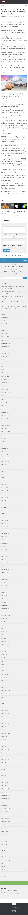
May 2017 (4, 664)
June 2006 (4, 841)
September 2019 (6, 576)
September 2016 (6, 690)
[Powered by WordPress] (9, 907)
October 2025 (5, 350)
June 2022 (4, 474)
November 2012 (6, 759)
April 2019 (4, 592)
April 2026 (4, 330)
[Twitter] (26, 260)
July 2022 (4, 471)
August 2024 (5, 395)
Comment (5, 225)
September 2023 (6, 431)
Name (4, 234)
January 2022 (5, 487)
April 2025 (4, 369)
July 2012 (4, 769)
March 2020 (5, 556)
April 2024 (4, 409)
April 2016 (4, 707)
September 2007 (6, 828)
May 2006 (4, 844)
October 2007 (5, 825)
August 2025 (5, 356)
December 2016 (6, 680)
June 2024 (4, 402)
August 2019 (5, 579)
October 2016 (5, 687)
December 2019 (6, 566)
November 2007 (6, 821)
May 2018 (4, 628)
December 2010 (6, 795)
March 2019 (5, 595)
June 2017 (4, 661)
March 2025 (5, 373)
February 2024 (5, 415)
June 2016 (4, 700)
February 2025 (5, 376)
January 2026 (5, 340)
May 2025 (4, 366)
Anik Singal (3, 136)
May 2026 (4, 327)
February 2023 (5, 451)
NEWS (2, 5)
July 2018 (4, 621)
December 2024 (6, 382)
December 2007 (6, 818)
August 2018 (5, 618)
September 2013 (6, 733)
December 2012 (6, 756)
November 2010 (6, 798)
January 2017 (5, 677)
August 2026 (5, 317)
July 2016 (4, 697)
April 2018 (4, 631)
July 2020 (4, 546)
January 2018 (5, 638)
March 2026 (5, 333)
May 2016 (4, 703)
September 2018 (6, 615)
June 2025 (4, 363)
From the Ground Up (5, 211)
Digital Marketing (6, 860)
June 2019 (4, 585)
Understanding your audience (7, 37)
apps (3, 853)
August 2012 (5, 766)
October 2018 (5, 612)
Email (16, 234)
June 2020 (4, 549)
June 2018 (4, 625)
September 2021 (6, 500)
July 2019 (4, 582)
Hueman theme (21, 907)
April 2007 (4, 834)
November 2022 (6, 461)
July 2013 (4, 739)
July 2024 (4, 399)
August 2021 (5, 504)
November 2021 (6, 494)
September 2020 (6, 540)
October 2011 (5, 785)
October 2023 (5, 428)
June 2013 (4, 743)
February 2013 (5, 749)
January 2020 (5, 562)
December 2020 (6, 530)
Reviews (4, 869)
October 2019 (5, 572)
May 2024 (4, 405)
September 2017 (6, 651)
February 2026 (5, 336)
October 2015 (5, 726)
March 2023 (5, 448)
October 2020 (5, 536)
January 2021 (5, 526)
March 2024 (5, 412)
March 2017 (5, 671)
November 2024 (6, 386)
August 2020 (5, 543)
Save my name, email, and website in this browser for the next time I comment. (12, 246)
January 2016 (5, 716)
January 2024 (5, 418)
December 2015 (6, 720)
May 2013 (4, 746)
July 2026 (4, 320)
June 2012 (4, 772)
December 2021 (6, 490)
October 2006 (5, 838)
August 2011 (5, 792)
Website (4, 239)
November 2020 (6, 533)
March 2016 (5, 710)
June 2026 (4, 323)
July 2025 (4, 359)
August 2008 (5, 811)
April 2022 (4, 481)
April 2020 (4, 553)
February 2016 (5, 713)
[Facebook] (24, 260)
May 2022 (4, 477)
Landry (4, 16)
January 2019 (5, 602)
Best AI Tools (5, 856)
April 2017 (4, 667)
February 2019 (5, 599)
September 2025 (6, 353)
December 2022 (6, 458)
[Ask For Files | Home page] (6, 2)
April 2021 (4, 517)
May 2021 (4, 513)
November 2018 (6, 608)
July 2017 (4, 657)
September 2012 (6, 762)
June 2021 (4, 510)
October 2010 (5, 802)
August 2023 (5, 435)
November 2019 (6, 569)
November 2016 (6, 684)
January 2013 (5, 752)
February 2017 (5, 674)
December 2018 (6, 605)
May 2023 (4, 445)
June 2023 (4, 441)
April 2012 (4, 779)
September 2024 (6, 392)
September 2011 (6, 788)
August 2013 (5, 736)
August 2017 (5, 654)
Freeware (4, 863)
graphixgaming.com (5, 892)
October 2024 (5, 389)
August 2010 (5, 805)
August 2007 (5, 831)
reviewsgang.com (5, 893)
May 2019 (4, 589)
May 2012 (4, 775)
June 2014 (4, 730)
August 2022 (5, 468)
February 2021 (5, 523)
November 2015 (6, 723)
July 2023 (4, 438)
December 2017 (6, 641)
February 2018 (5, 635)
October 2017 (5, 648)
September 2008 (6, 808)
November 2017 (6, 644)
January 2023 (5, 454)
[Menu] (26, 2)
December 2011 (6, 782)
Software (4, 876)
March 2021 (5, 520)
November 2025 (6, 346)
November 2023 (6, 425)
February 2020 (5, 559)
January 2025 (5, 379)
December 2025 (6, 343)
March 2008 (5, 815)
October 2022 (5, 464)
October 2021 (5, 497)
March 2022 (5, 484)
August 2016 (5, 693)
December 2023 (6, 422)
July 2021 (4, 507)
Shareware (4, 873)
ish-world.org (4, 890)
